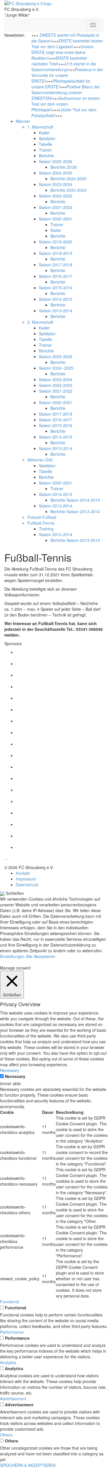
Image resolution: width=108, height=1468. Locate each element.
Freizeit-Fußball (41, 517)
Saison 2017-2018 (55, 264)
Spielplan (47, 138)
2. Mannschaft (40, 322)
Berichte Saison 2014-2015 (75, 500)
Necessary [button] (9, 1070)
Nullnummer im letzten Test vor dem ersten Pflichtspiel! (65, 104)
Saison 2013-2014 (55, 310)
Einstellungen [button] (12, 956)
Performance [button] (12, 1332)
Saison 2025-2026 (55, 161)
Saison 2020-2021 (55, 219)
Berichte (46, 155)
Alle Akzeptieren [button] (40, 956)
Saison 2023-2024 (55, 184)
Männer (23, 121)
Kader (44, 132)
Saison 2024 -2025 (56, 368)
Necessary (15, 1076)
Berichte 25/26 (63, 167)
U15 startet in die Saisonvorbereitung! (63, 66)
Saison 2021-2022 (55, 207)
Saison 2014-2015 (55, 299)
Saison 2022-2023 (55, 196)
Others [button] (6, 1435)
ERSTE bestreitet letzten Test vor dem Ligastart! (67, 43)
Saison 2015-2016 (55, 287)
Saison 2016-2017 (55, 276)
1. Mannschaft (40, 127)
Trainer (45, 150)
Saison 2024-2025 (55, 173)
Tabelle (45, 144)
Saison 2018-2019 (55, 253)
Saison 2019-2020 (55, 242)
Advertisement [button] (13, 1398)
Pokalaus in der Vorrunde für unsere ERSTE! (67, 75)
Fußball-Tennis (40, 523)
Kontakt (23, 873)
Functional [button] (9, 1301)
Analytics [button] (8, 1362)
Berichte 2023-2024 (68, 190)
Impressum (26, 879)
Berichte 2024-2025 (68, 178)
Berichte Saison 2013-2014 (75, 511)
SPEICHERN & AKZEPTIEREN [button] (28, 1465)
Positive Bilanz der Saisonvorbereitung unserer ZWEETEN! (65, 92)
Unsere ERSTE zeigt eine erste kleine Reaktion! (62, 52)
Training (46, 529)
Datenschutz (27, 884)
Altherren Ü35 (40, 460)
